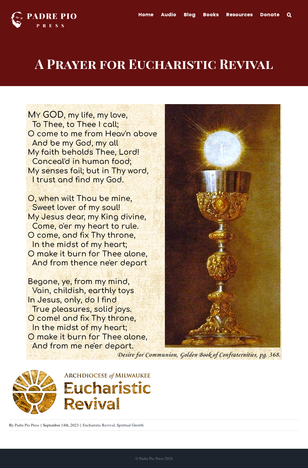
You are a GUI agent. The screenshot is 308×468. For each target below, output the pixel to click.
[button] (289, 14)
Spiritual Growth (130, 425)
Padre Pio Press (27, 425)
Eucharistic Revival (99, 425)
